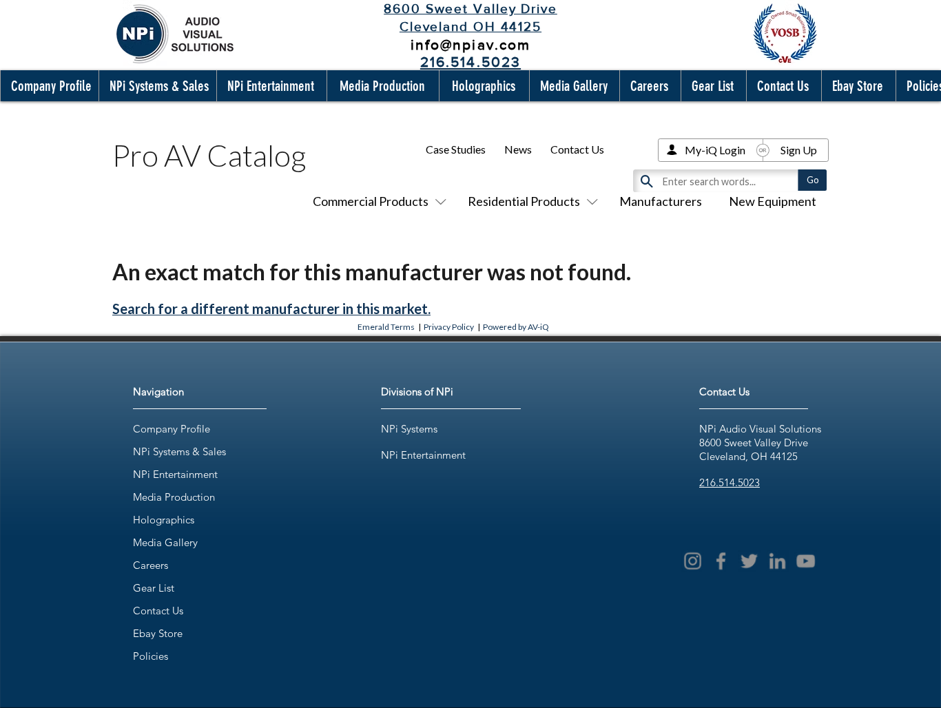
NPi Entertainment (175, 474)
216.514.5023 (729, 482)
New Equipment (772, 201)
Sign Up (798, 149)
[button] (48, 85)
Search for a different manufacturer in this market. (271, 308)
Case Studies (456, 149)
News (518, 149)
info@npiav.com (470, 44)
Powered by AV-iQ (516, 327)
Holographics (163, 519)
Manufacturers (660, 201)
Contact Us (577, 149)
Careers (150, 565)
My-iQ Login (715, 149)
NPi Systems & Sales (179, 451)
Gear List (153, 587)
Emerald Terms (386, 327)
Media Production (174, 496)
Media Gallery (165, 542)
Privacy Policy (449, 327)
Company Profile (171, 428)
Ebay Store (158, 633)
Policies (150, 656)
